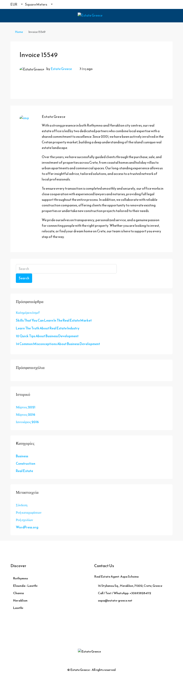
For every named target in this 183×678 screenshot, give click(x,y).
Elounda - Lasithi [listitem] (25, 585)
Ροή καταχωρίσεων (29, 512)
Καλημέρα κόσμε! (27, 312)
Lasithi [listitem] (18, 608)
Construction (25, 463)
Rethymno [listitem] (20, 578)
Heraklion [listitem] (20, 600)
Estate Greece (61, 68)
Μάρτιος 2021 (25, 407)
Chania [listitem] (18, 593)
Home (19, 32)
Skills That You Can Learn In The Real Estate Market (54, 320)
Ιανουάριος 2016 (27, 421)
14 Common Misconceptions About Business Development (58, 343)
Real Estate (24, 470)
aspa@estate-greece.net (115, 600)
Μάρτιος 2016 (25, 414)
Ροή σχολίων (24, 519)
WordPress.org (27, 527)
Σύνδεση (21, 505)
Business (22, 456)
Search (24, 278)
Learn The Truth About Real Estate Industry (47, 328)
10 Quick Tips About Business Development (47, 336)
